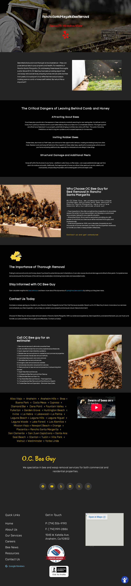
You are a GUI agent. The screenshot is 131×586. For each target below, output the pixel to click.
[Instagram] (88, 486)
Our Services (13, 535)
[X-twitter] (79, 486)
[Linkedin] (70, 486)
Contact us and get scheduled (82, 235)
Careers (10, 541)
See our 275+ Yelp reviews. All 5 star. (65, 25)
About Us (11, 529)
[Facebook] (42, 486)
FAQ (92, 546)
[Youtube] (51, 486)
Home (9, 523)
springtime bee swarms (74, 290)
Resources (12, 553)
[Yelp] (61, 486)
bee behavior (33, 290)
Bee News (11, 547)
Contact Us (12, 559)
